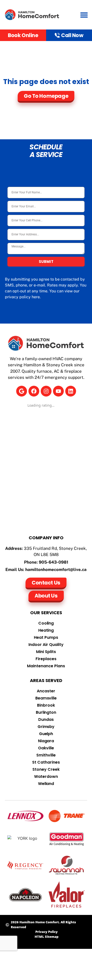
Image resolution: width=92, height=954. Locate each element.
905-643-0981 (53, 562)
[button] (84, 15)
